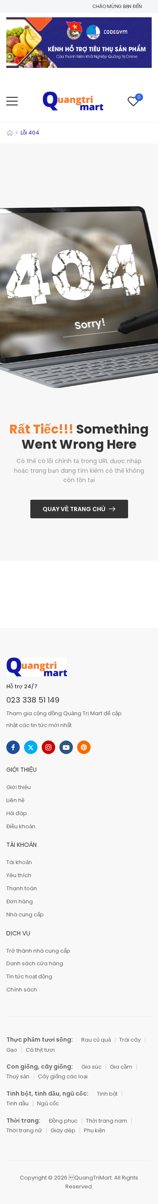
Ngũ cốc (48, 1103)
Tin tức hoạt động (29, 976)
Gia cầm (121, 1067)
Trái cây (130, 1040)
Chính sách (21, 990)
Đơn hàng (19, 901)
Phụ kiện (94, 1130)
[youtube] (66, 747)
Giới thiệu (18, 787)
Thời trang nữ (24, 1130)
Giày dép (63, 1130)
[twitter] (30, 747)
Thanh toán (21, 888)
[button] (12, 101)
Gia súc (91, 1067)
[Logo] (73, 101)
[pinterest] (84, 747)
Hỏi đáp (16, 813)
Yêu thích (18, 875)
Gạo (11, 1050)
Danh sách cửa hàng (34, 963)
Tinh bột (107, 1094)
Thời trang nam (106, 1121)
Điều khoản (20, 826)
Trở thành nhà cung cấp (38, 951)
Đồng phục (63, 1121)
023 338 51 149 (32, 700)
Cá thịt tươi (40, 1050)
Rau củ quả (96, 1040)
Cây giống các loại (63, 1076)
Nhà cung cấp (25, 914)
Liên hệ (15, 800)
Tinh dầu (17, 1103)
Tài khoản (19, 862)
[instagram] (48, 747)
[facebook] (13, 747)
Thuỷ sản (17, 1076)
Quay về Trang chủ (74, 509)
